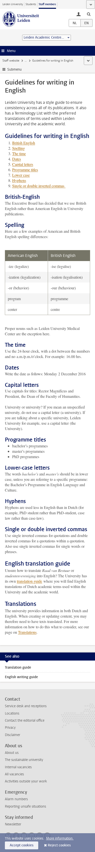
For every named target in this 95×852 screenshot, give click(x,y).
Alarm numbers (16, 799)
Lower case (21, 175)
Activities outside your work (26, 781)
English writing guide (21, 677)
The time (19, 153)
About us (12, 752)
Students (31, 4)
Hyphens (19, 180)
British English (23, 142)
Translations (27, 632)
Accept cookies (21, 845)
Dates (16, 158)
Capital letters (22, 164)
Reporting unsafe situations (25, 806)
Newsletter (13, 824)
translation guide (29, 581)
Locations (12, 713)
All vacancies (14, 774)
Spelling (18, 148)
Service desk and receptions (26, 706)
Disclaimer (12, 735)
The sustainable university (24, 759)
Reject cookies (59, 845)
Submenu (14, 69)
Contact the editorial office (24, 720)
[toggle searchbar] (89, 14)
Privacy (10, 727)
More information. (60, 838)
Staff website (10, 61)
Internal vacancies (18, 767)
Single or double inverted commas (39, 185)
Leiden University (12, 4)
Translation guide (18, 667)
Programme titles (25, 169)
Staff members (47, 4)
